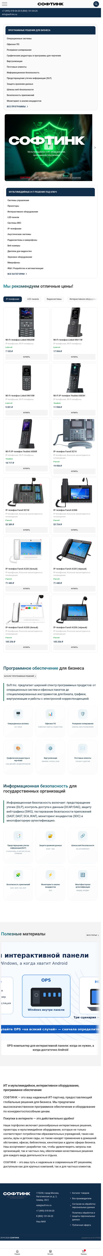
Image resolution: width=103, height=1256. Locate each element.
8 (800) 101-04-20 (29, 11)
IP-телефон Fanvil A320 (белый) (21, 569)
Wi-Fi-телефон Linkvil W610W (19, 395)
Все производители (81, 1198)
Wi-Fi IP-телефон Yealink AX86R (21, 451)
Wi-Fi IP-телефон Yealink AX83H (69, 395)
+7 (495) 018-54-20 (11, 11)
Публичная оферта (81, 1225)
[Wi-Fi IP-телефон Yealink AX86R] (26, 434)
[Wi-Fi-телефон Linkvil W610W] (26, 378)
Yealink (57, 403)
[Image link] (16, 1195)
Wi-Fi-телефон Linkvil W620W (19, 340)
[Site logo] (50, 4)
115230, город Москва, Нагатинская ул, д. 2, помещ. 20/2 (47, 1196)
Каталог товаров (80, 1193)
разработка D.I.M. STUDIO (91, 1238)
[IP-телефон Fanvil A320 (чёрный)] (74, 551)
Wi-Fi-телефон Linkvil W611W (67, 340)
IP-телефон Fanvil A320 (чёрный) (70, 569)
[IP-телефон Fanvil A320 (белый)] (26, 551)
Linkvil (8, 347)
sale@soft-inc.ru (44, 1205)
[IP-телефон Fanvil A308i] (74, 492)
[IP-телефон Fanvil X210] (74, 434)
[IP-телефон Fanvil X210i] (26, 492)
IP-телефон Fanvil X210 (65, 451)
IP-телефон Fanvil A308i (65, 510)
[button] (6, 147)
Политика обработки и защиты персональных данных (83, 1216)
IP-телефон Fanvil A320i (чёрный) (70, 627)
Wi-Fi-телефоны (26, 343)
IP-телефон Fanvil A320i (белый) (21, 627)
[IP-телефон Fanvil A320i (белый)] (26, 610)
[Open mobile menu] (4, 4)
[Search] (96, 4)
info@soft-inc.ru (9, 14)
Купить (26, 357)
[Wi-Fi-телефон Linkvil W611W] (74, 322)
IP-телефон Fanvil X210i (17, 510)
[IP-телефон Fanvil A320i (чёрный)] (74, 610)
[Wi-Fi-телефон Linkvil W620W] (26, 322)
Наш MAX (41, 1221)
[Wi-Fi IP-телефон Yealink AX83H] (74, 378)
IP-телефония (11, 343)
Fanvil (56, 462)
